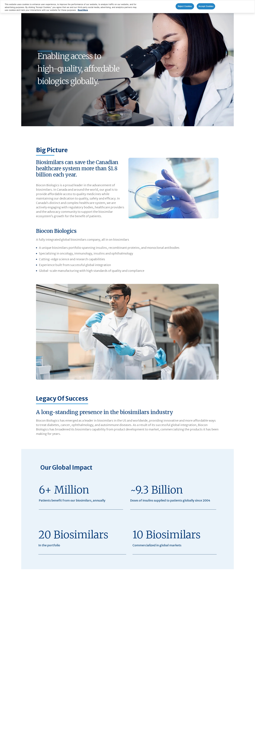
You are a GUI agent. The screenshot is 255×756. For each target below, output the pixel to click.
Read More (83, 10)
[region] (127, 6)
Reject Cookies (185, 6)
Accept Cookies (206, 6)
